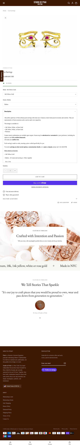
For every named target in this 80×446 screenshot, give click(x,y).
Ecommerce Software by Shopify (26, 428)
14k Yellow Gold (9, 94)
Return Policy (6, 406)
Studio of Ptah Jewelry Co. (12, 428)
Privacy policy (65, 428)
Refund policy (56, 428)
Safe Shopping (7, 403)
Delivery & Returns (10, 199)
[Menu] (4, 3)
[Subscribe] (65, 363)
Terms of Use (6, 416)
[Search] (69, 3)
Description (7, 111)
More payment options (40, 187)
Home (4, 10)
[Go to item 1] (40, 318)
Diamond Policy (7, 409)
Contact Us (6, 419)
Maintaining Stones (8, 400)
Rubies (6, 104)
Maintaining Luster (8, 397)
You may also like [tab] (40, 333)
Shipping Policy (7, 412)
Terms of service (73, 428)
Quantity (5, 166)
